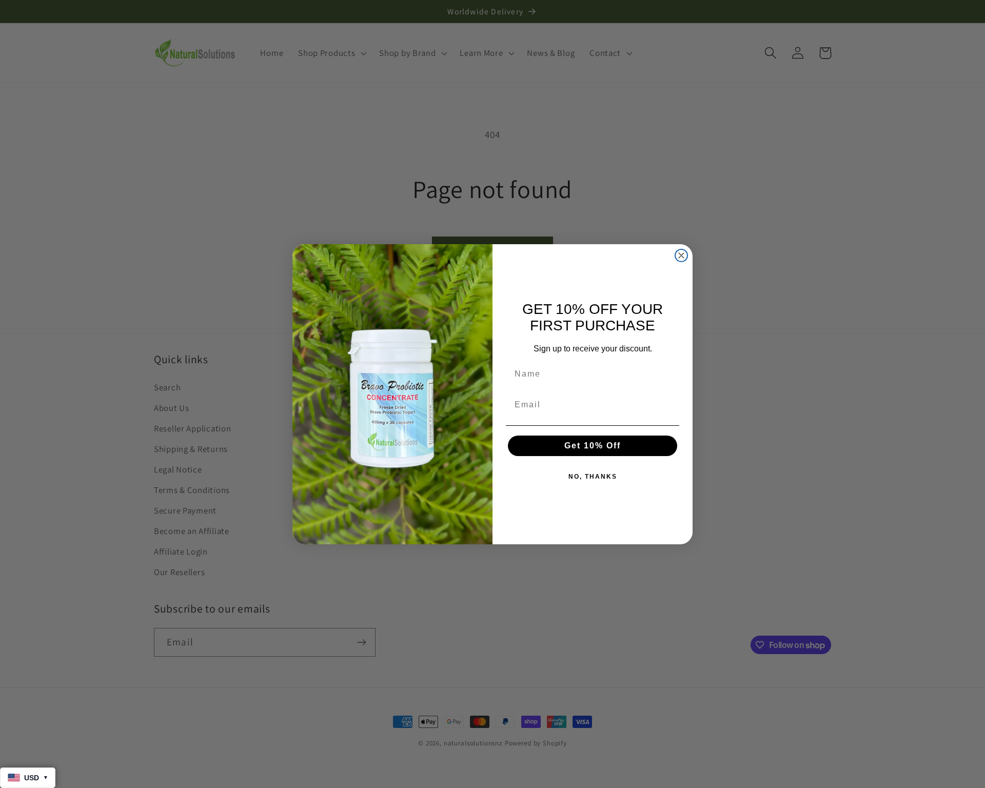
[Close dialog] (681, 255)
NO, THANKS (592, 476)
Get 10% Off (592, 445)
